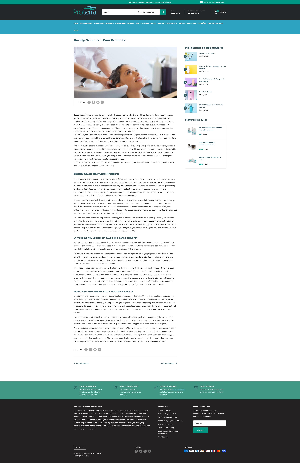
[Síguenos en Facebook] (136, 451)
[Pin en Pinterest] (93, 102)
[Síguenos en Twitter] (140, 451)
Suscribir (200, 430)
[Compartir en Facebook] (89, 102)
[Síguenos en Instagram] (145, 451)
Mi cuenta (192, 13)
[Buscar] (163, 12)
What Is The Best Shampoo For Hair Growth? (212, 67)
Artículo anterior (82, 363)
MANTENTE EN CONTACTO (214, 2)
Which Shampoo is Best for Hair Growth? (211, 106)
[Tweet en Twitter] (98, 102)
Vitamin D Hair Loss (206, 53)
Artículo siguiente (168, 363)
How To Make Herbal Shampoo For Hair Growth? (212, 80)
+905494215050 (178, 389)
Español (78, 447)
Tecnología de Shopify (81, 456)
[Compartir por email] (102, 102)
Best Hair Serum (205, 92)
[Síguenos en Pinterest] (149, 451)
